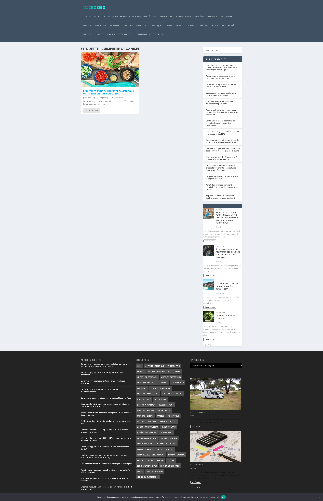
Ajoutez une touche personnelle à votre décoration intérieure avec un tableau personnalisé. (228, 217)
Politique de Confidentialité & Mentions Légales (130, 17)
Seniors (110, 34)
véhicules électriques (147, 477)
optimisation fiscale (166, 443)
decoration (160, 399)
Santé (99, 34)
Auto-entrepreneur (171, 377)
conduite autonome (161, 388)
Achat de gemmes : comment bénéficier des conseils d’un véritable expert (222, 187)
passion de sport (165, 449)
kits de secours (144, 443)
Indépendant (166, 432)
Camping (164, 382)
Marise (88, 98)
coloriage (142, 388)
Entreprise (226, 17)
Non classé (228, 25)
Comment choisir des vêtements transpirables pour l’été (220, 102)
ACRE (139, 366)
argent (140, 371)
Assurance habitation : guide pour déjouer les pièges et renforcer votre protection (222, 112)
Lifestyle (141, 25)
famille (160, 416)
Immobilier (100, 25)
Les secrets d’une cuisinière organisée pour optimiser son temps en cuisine (108, 92)
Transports (143, 34)
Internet (114, 25)
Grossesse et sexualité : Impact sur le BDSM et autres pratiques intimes (222, 141)
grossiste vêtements (147, 427)
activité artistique (154, 366)
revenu (140, 460)
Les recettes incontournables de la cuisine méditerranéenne (221, 94)
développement (166, 405)
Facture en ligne (145, 416)
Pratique (87, 34)
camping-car (177, 382)
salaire (170, 460)
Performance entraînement (151, 455)
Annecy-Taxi (174, 366)
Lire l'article (196, 426)
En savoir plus (92, 110)
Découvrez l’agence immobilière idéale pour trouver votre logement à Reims (223, 149)
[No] (319, 497)
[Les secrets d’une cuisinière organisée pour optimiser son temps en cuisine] (110, 69)
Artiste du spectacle (147, 377)
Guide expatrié (169, 427)
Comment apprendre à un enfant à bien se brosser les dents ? (221, 158)
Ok (223, 497)
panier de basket (145, 449)
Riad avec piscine (156, 460)
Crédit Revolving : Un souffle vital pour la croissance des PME (223, 132)
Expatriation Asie (145, 410)
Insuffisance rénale (146, 438)
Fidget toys (173, 416)
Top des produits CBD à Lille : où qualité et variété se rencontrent (220, 196)
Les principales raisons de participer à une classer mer (228, 286)
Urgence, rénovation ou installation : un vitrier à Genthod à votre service (106, 488)
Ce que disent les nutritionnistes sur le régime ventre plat (222, 177)
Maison (87, 17)
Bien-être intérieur (146, 382)
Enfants (212, 17)
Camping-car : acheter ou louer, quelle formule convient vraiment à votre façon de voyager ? (221, 67)
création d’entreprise (148, 394)
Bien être (199, 17)
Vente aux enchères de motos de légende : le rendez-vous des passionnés (220, 123)
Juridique (128, 25)
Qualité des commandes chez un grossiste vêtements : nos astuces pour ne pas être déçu (221, 167)
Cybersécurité (144, 399)
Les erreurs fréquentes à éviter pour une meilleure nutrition (222, 85)
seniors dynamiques (147, 466)
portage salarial (176, 455)
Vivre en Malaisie (155, 471)
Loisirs (168, 25)
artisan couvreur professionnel (164, 371)
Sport (140, 471)
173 (209, 345)
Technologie (125, 34)
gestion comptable (146, 421)
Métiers (204, 25)
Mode (215, 25)
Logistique (155, 25)
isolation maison (168, 438)
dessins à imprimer (146, 405)
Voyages (158, 34)
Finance (87, 25)
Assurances (166, 17)
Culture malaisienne (172, 394)
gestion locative (168, 421)
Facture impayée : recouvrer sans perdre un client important (220, 77)
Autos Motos (183, 17)
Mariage (192, 25)
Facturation (164, 410)
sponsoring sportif (170, 466)
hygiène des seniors (146, 432)
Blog (97, 17)
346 (196, 487)
